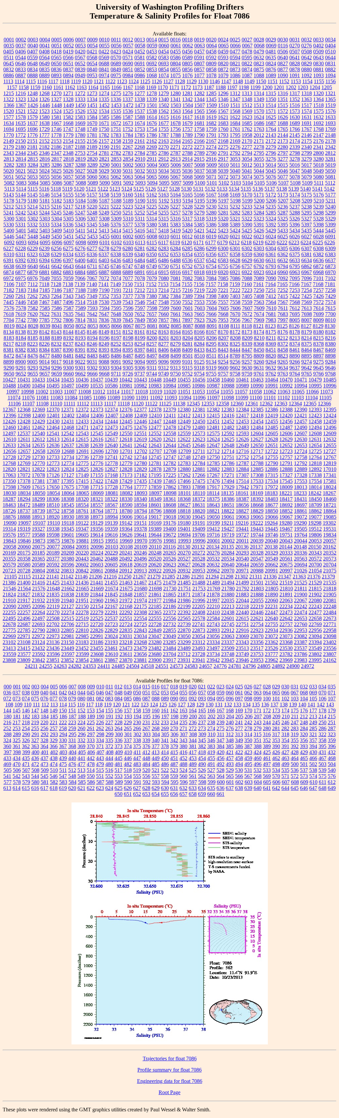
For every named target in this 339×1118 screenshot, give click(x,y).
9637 (294, 368)
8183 (9, 338)
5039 (223, 171)
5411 (80, 230)
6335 (80, 254)
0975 (116, 75)
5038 (211, 171)
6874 (8, 272)
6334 (68, 254)
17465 (169, 481)
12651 (271, 445)
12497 (9, 433)
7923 (199, 320)
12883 (227, 469)
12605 (271, 433)
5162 (151, 195)
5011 (235, 165)
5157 (92, 195)
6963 (294, 272)
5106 (271, 183)
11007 (70, 391)
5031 (127, 171)
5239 (318, 206)
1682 (211, 123)
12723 (286, 451)
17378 (23, 481)
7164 (270, 284)
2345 (32, 153)
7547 (151, 302)
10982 (140, 385)
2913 (175, 159)
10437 (96, 379)
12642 (140, 445)
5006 (175, 165)
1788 (175, 135)
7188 (80, 290)
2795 (259, 153)
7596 (128, 308)
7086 (235, 278)
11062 (269, 391)
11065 (298, 391)
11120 (137, 403)
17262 (184, 475)
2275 (223, 147)
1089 (271, 75)
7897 (187, 320)
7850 (151, 320)
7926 (211, 320)
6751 (175, 266)
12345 (193, 403)
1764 (271, 129)
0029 (271, 39)
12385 (257, 409)
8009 (318, 320)
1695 (20, 129)
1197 (232, 87)
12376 (125, 409)
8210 (259, 338)
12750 (213, 457)
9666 (92, 374)
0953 (92, 75)
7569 (306, 302)
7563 (259, 302)
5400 (9, 230)
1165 (105, 87)
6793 (271, 266)
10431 (23, 379)
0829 (306, 63)
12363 (280, 403)
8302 (223, 344)
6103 (128, 242)
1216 (20, 93)
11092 (156, 397)
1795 (235, 135)
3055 (259, 159)
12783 (184, 463)
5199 (247, 201)
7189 (92, 290)
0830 (318, 63)
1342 (187, 99)
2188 (80, 147)
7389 (187, 296)
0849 (116, 69)
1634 (8, 123)
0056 (116, 45)
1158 (24, 87)
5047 (294, 171)
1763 (259, 129)
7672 (247, 314)
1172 (186, 87)
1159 (35, 87)
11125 (165, 403)
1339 (151, 99)
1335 (104, 99)
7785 (44, 320)
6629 (247, 260)
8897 (318, 356)
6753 (199, 266)
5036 (187, 171)
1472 (128, 105)
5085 (45, 183)
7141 (103, 284)
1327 (56, 99)
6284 (175, 248)
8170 (223, 332)
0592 (211, 57)
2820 (92, 159)
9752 (187, 374)
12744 (140, 457)
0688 (104, 63)
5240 (330, 206)
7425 (306, 296)
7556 (211, 302)
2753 (80, 153)
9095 (151, 362)
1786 (151, 135)
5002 (128, 165)
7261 (20, 296)
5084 (33, 183)
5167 (211, 195)
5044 (259, 171)
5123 (115, 189)
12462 (38, 427)
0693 (163, 63)
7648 (116, 314)
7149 (115, 284)
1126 (157, 81)
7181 (330, 284)
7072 (104, 278)
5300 (9, 218)
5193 (175, 201)
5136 (258, 189)
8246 (92, 344)
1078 (211, 75)
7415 (282, 296)
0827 (282, 63)
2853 (116, 159)
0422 (104, 51)
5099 (188, 183)
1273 (92, 93)
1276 (127, 93)
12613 (53, 439)
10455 (184, 379)
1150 (261, 81)
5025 (56, 171)
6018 (199, 236)
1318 (306, 93)
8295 (211, 344)
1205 (326, 87)
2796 (271, 153)
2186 (56, 147)
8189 (56, 338)
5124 (126, 189)
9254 (223, 362)
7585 (44, 308)
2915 (199, 159)
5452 (80, 236)
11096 (199, 397)
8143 (56, 332)
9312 (163, 368)
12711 (198, 451)
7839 (116, 320)
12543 (82, 433)
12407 (111, 415)
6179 (222, 242)
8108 (223, 326)
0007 (80, 39)
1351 (282, 99)
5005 (164, 165)
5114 (21, 189)
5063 (127, 177)
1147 (226, 81)
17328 (300, 475)
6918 (199, 272)
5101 (212, 183)
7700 (330, 314)
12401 (53, 415)
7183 (21, 290)
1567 (223, 111)
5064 (139, 177)
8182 (330, 332)
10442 (125, 379)
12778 (111, 463)
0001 (9, 39)
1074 (163, 75)
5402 (32, 230)
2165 (187, 141)
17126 (53, 475)
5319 (211, 218)
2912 (163, 159)
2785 (151, 153)
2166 (199, 141)
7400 (223, 296)
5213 (20, 206)
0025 (235, 39)
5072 (223, 177)
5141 (317, 189)
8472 (9, 356)
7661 (175, 314)
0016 (175, 39)
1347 (235, 99)
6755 (223, 266)
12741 (111, 457)
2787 (175, 153)
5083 (21, 183)
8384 (44, 350)
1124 (133, 81)
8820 (271, 356)
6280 (127, 248)
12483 (242, 427)
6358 (235, 254)
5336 (68, 224)
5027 (80, 171)
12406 (97, 415)
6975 (20, 278)
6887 (104, 272)
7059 (68, 278)
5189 (128, 201)
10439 (111, 379)
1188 (221, 87)
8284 (199, 344)
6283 (163, 248)
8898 (330, 356)
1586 (116, 117)
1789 (187, 135)
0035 (9, 45)
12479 (184, 427)
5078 (294, 177)
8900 (20, 362)
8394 (116, 350)
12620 (155, 439)
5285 (271, 212)
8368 (259, 344)
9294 (44, 368)
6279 (116, 248)
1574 (306, 111)
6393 (32, 260)
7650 (127, 314)
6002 (128, 236)
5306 (80, 218)
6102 (116, 242)
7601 (187, 308)
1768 (318, 129)
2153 (56, 141)
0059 (152, 45)
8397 (139, 350)
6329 (56, 254)
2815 (32, 159)
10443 (140, 379)
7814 (80, 320)
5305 (68, 218)
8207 (223, 338)
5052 (20, 177)
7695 (294, 314)
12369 (38, 409)
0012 (127, 39)
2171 (259, 141)
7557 (223, 302)
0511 (9, 57)
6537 (199, 260)
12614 (67, 439)
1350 (271, 99)
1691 (306, 123)
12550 (125, 433)
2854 (128, 159)
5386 (211, 224)
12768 (9, 463)
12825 (82, 469)
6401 (92, 260)
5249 (104, 212)
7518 (92, 302)
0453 (151, 51)
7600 (175, 308)
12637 (67, 445)
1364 (318, 99)
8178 (294, 332)
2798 (294, 153)
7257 (318, 290)
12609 (329, 433)
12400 (38, 415)
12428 (23, 421)
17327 (286, 475)
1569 (247, 111)
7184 (32, 290)
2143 (271, 135)
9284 (330, 362)
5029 (104, 171)
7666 (211, 314)
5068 (187, 177)
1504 (187, 105)
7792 (56, 320)
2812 (330, 153)
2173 (282, 141)
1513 (259, 105)
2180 (20, 147)
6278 (104, 248)
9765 (306, 374)
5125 (138, 189)
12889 (300, 469)
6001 (116, 236)
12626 (242, 439)
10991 (271, 385)
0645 (8, 63)
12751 (227, 457)
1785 (139, 135)
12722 (271, 451)
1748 (80, 129)
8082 (164, 326)
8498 (164, 356)
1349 (259, 99)
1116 (42, 81)
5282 (235, 212)
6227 (8, 248)
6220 (270, 242)
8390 (68, 350)
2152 (44, 141)
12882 (213, 469)
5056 (56, 177)
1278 (151, 93)
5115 (32, 189)
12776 (96, 463)
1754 (151, 129)
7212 (139, 290)
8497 (152, 356)
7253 (294, 290)
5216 (56, 206)
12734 (67, 457)
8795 (247, 356)
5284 (259, 212)
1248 (32, 93)
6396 (56, 260)
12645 (184, 445)
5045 (271, 171)
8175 (271, 332)
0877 (282, 69)
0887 (20, 75)
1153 (296, 81)
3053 (235, 159)
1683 (223, 123)
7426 (318, 296)
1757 (187, 129)
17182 (140, 475)
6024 (271, 236)
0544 (20, 57)
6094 (33, 242)
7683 (282, 314)
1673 (127, 123)
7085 (223, 278)
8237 (68, 344)
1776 (32, 135)
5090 (104, 183)
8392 (92, 350)
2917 (223, 159)
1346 (223, 99)
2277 (247, 147)
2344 (20, 153)
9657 (44, 374)
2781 (104, 153)
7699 (318, 314)
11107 (28, 403)
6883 (68, 272)
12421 (300, 415)
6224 (306, 242)
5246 (68, 212)
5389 (235, 224)
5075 (259, 177)
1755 (163, 129)
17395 (67, 481)
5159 (116, 195)
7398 (211, 296)
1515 (282, 105)
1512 (247, 105)
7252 (282, 290)
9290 (9, 368)
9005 (32, 362)
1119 (76, 81)
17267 (213, 475)
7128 (56, 284)
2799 (306, 153)
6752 (187, 266)
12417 (242, 415)
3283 (21, 165)
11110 (56, 403)
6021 (235, 236)
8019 (9, 326)
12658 (38, 451)
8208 (235, 338)
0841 (104, 69)
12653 (300, 445)
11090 (127, 397)
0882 (330, 69)
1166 (116, 87)
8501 (187, 356)
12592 (227, 433)
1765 (282, 129)
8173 (247, 332)
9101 (187, 362)
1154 (307, 81)
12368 (23, 409)
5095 (164, 183)
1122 (110, 81)
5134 (234, 189)
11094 (184, 397)
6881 (44, 272)
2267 (127, 147)
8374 (294, 344)
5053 (32, 177)
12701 (126, 451)
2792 (235, 153)
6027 (306, 236)
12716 (242, 451)
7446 (20, 302)
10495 (53, 385)
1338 (139, 99)
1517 (306, 105)
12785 (213, 463)
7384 (175, 296)
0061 (175, 45)
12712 (213, 451)
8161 (139, 332)
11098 (227, 397)
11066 (312, 391)
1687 (271, 123)
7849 (139, 320)
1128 (180, 81)
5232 (235, 206)
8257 (151, 344)
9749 (163, 374)
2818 (68, 159)
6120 (186, 242)
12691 (82, 451)
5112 (330, 183)
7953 (223, 320)
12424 (329, 415)
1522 (32, 111)
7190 (104, 290)
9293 (32, 368)
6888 (116, 272)
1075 (175, 75)
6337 (104, 254)
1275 (116, 93)
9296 (56, 368)
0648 (32, 63)
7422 (294, 296)
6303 (259, 248)
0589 (187, 57)
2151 (32, 141)
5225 (151, 206)
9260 (259, 362)
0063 (199, 45)
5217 (68, 206)
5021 (20, 171)
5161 (139, 195)
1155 (319, 81)
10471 (300, 379)
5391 (259, 224)
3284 (32, 165)
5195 (199, 201)
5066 (163, 177)
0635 (271, 57)
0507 (294, 51)
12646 (198, 445)
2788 (187, 153)
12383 (227, 409)
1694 (8, 129)
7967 (247, 320)
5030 (116, 171)
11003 (56, 391)
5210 (319, 201)
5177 (330, 195)
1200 (267, 87)
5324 (271, 218)
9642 (306, 368)
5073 (235, 177)
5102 (223, 183)
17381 (38, 481)
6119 (175, 242)
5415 (127, 230)
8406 (163, 350)
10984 (169, 385)
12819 (329, 463)
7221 (223, 290)
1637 (32, 123)
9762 (271, 374)
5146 (44, 195)
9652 (21, 374)
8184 (21, 338)
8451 (271, 350)
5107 (283, 183)
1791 (211, 135)
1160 (47, 87)
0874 (247, 69)
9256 (235, 362)
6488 (175, 260)
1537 (139, 111)
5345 (92, 224)
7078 (139, 278)
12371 (67, 409)
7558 (235, 302)
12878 (155, 469)
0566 (68, 57)
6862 (306, 266)
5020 (8, 171)
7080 (163, 278)
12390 (300, 409)
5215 (44, 206)
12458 (315, 421)
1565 (199, 111)
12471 (82, 427)
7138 (68, 284)
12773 (53, 463)
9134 (211, 362)
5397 (306, 224)
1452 (104, 105)
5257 (175, 212)
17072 (23, 475)
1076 (187, 75)
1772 (20, 135)
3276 (271, 159)
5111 (319, 183)
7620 (32, 314)
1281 (187, 93)
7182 (9, 290)
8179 (306, 332)
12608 (315, 433)
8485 (104, 356)
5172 (271, 195)
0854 (163, 69)
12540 (38, 433)
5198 (235, 201)
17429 (125, 481)
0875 (259, 69)
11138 (179, 403)
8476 (32, 356)
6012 (187, 236)
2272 (187, 147)
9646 (330, 368)
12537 (23, 433)
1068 (151, 75)
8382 (20, 350)
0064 (211, 45)
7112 (32, 284)
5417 (151, 230)
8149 (104, 332)
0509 (318, 51)
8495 (140, 356)
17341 (329, 475)
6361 (271, 254)
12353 (208, 403)
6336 (92, 254)
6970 (330, 272)
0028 (259, 39)
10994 (300, 385)
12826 (96, 469)
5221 (104, 206)
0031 (294, 39)
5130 (186, 189)
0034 (330, 39)
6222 (282, 242)
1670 (92, 123)
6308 (318, 248)
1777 (44, 135)
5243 (32, 212)
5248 (92, 212)
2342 (330, 147)
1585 (104, 117)
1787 (163, 135)
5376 (116, 224)
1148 (238, 81)
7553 (199, 302)
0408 (44, 51)
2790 (211, 153)
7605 (223, 308)
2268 (139, 147)
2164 (175, 141)
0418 (56, 51)
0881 (318, 69)
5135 (246, 189)
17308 (257, 475)
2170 (247, 141)
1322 (8, 99)
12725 (315, 451)
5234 (259, 206)
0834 (32, 69)
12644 (169, 445)
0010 (104, 39)
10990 (257, 385)
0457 (199, 51)
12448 (169, 421)
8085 (176, 326)
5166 (199, 195)
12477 (155, 427)
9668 (104, 374)
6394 (44, 260)
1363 (306, 99)
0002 (21, 39)
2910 (140, 159)
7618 (8, 314)
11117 (110, 403)
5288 (294, 212)
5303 (44, 218)
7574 (330, 302)
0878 (294, 69)
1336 (116, 99)
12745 (155, 457)
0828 (294, 63)
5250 (116, 212)
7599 (164, 308)
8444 (235, 350)
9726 (127, 374)
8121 (258, 326)
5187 (104, 201)
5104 (247, 183)
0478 (247, 51)
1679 (187, 123)
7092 (282, 278)
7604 (211, 308)
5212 (8, 206)
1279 (163, 93)
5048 (306, 171)
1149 (249, 81)
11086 (99, 397)
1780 (80, 135)
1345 (211, 99)
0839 (80, 69)
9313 (175, 368)
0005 (56, 39)
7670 (235, 314)
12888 (286, 469)
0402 (318, 45)
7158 (223, 284)
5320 (223, 218)
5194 (187, 201)
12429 (38, 421)
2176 (318, 141)
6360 (259, 254)
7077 (127, 278)
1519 (330, 105)
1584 (92, 117)
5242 (20, 212)
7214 (163, 290)
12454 (257, 421)
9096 (163, 362)
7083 (199, 278)
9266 (294, 362)
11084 (71, 397)
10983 (155, 385)
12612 (38, 439)
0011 (116, 39)
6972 (8, 278)
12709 (184, 451)
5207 (283, 201)
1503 (175, 105)
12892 (315, 469)
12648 (227, 445)
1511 (235, 105)
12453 (242, 421)
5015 (282, 165)
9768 (330, 374)
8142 (44, 332)
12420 (286, 415)
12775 (82, 463)
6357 (223, 254)
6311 (21, 254)
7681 (271, 314)
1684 (235, 123)
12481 (213, 427)
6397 (68, 260)
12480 (198, 427)
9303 (104, 368)
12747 (169, 457)
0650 (56, 63)
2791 (223, 153)
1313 (247, 93)
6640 (32, 266)
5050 (330, 171)
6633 (294, 260)
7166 (294, 284)
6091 (330, 236)
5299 (330, 212)
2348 (68, 153)
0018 (187, 39)
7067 (92, 278)
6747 (127, 266)
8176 (282, 332)
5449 (44, 236)
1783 (116, 135)
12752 (242, 457)
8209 (247, 338)
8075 (140, 326)
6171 (198, 242)
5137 (270, 189)
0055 (104, 45)
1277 (139, 93)
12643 (155, 445)
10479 (315, 379)
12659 (53, 451)
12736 (82, 457)
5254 (151, 212)
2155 (80, 141)
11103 (297, 397)
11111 (69, 403)
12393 (315, 409)
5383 (175, 224)
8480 (56, 356)
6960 (282, 272)
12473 (111, 427)
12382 (213, 409)
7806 (68, 320)
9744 (151, 374)
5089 (92, 183)
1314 (259, 93)
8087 (188, 326)
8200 (152, 338)
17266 (198, 475)
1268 (44, 93)
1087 (247, 75)
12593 (242, 433)
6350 (151, 254)
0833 (20, 69)
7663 (187, 314)
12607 (300, 433)
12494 (315, 427)
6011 (175, 236)
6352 (163, 254)
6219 (258, 242)
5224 (139, 206)
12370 (53, 409)
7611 (283, 308)
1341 (175, 99)
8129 (318, 326)
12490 (300, 427)
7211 (128, 290)
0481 (271, 51)
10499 (82, 385)
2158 (116, 141)
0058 (140, 45)
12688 (67, 451)
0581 (139, 57)
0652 (80, 63)
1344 (199, 99)
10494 (38, 385)
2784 (139, 153)
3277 (282, 159)
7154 (175, 284)
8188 (44, 338)
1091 (294, 75)
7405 (247, 296)
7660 (163, 314)
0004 (44, 39)
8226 (44, 344)
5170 (247, 195)
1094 (330, 75)
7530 (104, 302)
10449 (169, 379)
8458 (282, 350)
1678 (175, 123)
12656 (9, 451)
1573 (294, 111)
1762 (247, 129)
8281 (187, 344)
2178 (330, 141)
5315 (163, 218)
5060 (92, 177)
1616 (175, 117)
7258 (330, 290)
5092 (128, 183)
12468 (67, 427)
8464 (306, 350)
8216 (330, 338)
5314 (151, 218)
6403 (104, 260)
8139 (32, 332)
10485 (329, 379)
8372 (282, 344)
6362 (282, 254)
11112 (83, 403)
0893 (56, 75)
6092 (9, 242)
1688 (282, 123)
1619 (211, 117)
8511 (211, 356)
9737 (139, 374)
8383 (32, 350)
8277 (163, 344)
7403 (235, 296)
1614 (151, 117)
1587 (127, 117)
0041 (44, 45)
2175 (306, 141)
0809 (211, 63)
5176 (318, 195)
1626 (282, 117)
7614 (318, 308)
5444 (318, 230)
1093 (318, 75)
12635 (38, 445)
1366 (9, 105)
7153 (163, 284)
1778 (56, 135)
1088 (259, 75)
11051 (184, 391)
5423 (223, 230)
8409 (187, 350)
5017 (306, 165)
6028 (318, 236)
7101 (318, 278)
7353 (116, 296)
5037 (199, 171)
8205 (199, 338)
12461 (23, 427)
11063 (283, 391)
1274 (104, 93)
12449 (184, 421)
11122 (151, 403)
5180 (32, 201)
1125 (145, 81)
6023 (259, 236)
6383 (330, 254)
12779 (125, 463)
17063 (9, 475)
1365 (330, 99)
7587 (68, 308)
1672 (116, 123)
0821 (235, 63)
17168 (111, 475)
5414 (116, 230)
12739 (96, 457)
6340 (139, 254)
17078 (38, 475)
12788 (257, 463)
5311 (140, 218)
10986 (198, 385)
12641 (125, 445)
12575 (213, 433)
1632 (318, 117)
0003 (32, 39)
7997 (282, 320)
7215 (175, 290)
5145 (32, 195)
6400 (80, 260)
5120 (79, 189)
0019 (199, 39)
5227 (175, 206)
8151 (116, 332)
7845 (127, 320)
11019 (155, 391)
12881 (198, 469)
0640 (282, 57)
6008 (152, 236)
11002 (41, 391)
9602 (235, 368)
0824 (271, 63)
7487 (56, 302)
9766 (318, 374)
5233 (247, 206)
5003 (140, 165)
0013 (139, 39)
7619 (20, 314)
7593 (92, 308)
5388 (223, 224)
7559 (247, 302)
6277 (92, 248)
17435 (140, 481)
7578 (21, 308)
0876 (271, 69)
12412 (184, 415)
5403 (44, 230)
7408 (259, 296)
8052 (80, 326)
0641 (294, 57)
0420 (80, 51)
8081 (152, 326)
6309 (330, 248)
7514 (80, 302)
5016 (294, 165)
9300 (68, 368)
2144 (282, 135)
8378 (318, 344)
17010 (329, 469)
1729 (44, 129)
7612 (294, 308)
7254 (306, 290)
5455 (104, 236)
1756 (175, 129)
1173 (197, 87)
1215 (8, 93)
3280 (318, 159)
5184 (80, 201)
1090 (282, 75)
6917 (187, 272)
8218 (20, 344)
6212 (234, 242)
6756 (235, 266)
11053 (198, 391)
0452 (139, 51)
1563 (175, 111)
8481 (68, 356)
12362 (266, 403)
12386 (271, 409)
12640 (111, 445)
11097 (213, 397)
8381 (8, 350)
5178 (9, 201)
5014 (271, 165)
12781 (155, 463)
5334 (56, 224)
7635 (68, 314)
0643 (318, 57)
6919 (211, 272)
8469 (330, 350)
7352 (104, 296)
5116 (44, 189)
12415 (213, 415)
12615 (82, 439)
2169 (235, 141)
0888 (32, 75)
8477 (44, 356)
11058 (255, 391)
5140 (305, 189)
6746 (116, 266)
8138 (20, 332)
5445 (330, 230)
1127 (168, 81)
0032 (306, 39)
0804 (175, 63)
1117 (53, 81)
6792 (259, 266)
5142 (329, 189)
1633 (330, 117)
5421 (199, 230)
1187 (209, 87)
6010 (164, 236)
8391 (80, 350)
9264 (271, 362)
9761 (259, 374)
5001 (116, 165)
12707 (155, 451)
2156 (92, 141)
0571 (127, 57)
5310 (128, 218)
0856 (187, 69)
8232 (56, 344)
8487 (128, 356)
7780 (32, 320)
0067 (247, 45)
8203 (175, 338)
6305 (282, 248)
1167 (128, 87)
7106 (9, 284)
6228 (20, 248)
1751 (116, 129)
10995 (315, 385)
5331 (20, 224)
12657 (24, 451)
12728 (9, 457)
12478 (169, 427)
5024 (44, 171)
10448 (155, 379)
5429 (271, 230)
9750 (175, 374)
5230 (211, 206)
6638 (9, 266)
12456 (286, 421)
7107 (21, 284)
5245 (56, 212)
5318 (199, 218)
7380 (151, 296)
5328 (318, 218)
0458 (211, 51)
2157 (104, 141)
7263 (44, 296)
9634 (282, 368)
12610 (9, 439)
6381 (306, 254)
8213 (294, 338)
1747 (68, 129)
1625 (271, 117)
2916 (211, 159)
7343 (68, 296)
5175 (306, 195)
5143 (8, 195)
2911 (152, 159)
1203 (303, 87)
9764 (294, 374)
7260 (8, 296)
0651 (68, 63)
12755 (271, 457)
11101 (270, 397)
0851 (127, 69)
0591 (199, 57)
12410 (155, 415)
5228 (187, 206)
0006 (68, 39)
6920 (223, 272)
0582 (151, 57)
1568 (235, 111)
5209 (307, 201)
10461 (242, 379)
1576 (330, 111)
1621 (223, 117)
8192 (68, 338)
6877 (20, 272)
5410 (68, 230)
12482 (227, 427)
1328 (68, 99)
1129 (191, 81)
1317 (294, 93)
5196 (211, 201)
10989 (242, 385)
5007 (187, 165)
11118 (124, 403)
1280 (175, 93)
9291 (21, 368)
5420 (187, 230)
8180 (318, 332)
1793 (223, 135)
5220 (92, 206)
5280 (211, 212)
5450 (56, 236)
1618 (199, 117)
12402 (67, 415)
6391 (8, 260)
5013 (259, 165)
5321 (235, 218)
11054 (212, 391)
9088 (104, 362)
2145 (294, 135)
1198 (244, 87)
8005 (294, 320)
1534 (104, 111)
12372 (82, 409)
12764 (315, 457)
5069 (199, 177)
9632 (271, 368)
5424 (235, 230)
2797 (282, 153)
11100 (256, 397)
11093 (170, 397)
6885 (92, 272)
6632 (282, 260)
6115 (152, 242)
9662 (80, 374)
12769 (23, 463)
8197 (116, 338)
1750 (104, 129)
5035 (175, 171)
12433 (82, 421)
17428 (111, 481)
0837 (68, 69)
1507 (199, 105)
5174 (294, 195)
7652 (139, 314)
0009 (92, 39)
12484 (257, 427)
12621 (169, 439)
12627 (257, 439)
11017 (127, 391)
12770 (38, 463)
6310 (9, 254)
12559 (184, 433)
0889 (44, 75)
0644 (330, 57)
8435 (211, 350)
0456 (187, 51)
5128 (174, 189)
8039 (45, 326)
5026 (68, 171)
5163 (163, 195)
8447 (247, 350)
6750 (163, 266)
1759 (211, 129)
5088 (80, 183)
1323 (20, 99)
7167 (306, 284)
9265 (282, 362)
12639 (96, 445)
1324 (32, 99)
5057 (68, 177)
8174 (259, 332)
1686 (259, 123)
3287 (68, 165)
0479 (259, 51)
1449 (68, 105)
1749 (92, 129)
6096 (57, 242)
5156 (80, 195)
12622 (184, 439)
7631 (56, 314)
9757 (223, 374)
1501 (152, 105)
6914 (151, 272)
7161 (258, 284)
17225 (169, 475)
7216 (187, 290)
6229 (32, 248)
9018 (68, 362)
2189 (92, 147)
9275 (318, 362)
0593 (223, 57)
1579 (32, 117)
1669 (80, 123)
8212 (282, 338)
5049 (318, 171)
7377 (127, 296)
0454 (163, 51)
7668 (223, 314)
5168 (223, 195)
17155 (96, 475)
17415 (82, 481)
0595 (247, 57)
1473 (140, 105)
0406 (20, 51)
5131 (198, 189)
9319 (211, 368)
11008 (84, 391)
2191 (116, 147)
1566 (211, 111)
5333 (44, 224)
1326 (44, 99)
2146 (306, 135)
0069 (271, 45)
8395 (127, 350)
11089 (113, 397)
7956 (235, 320)
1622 (235, 117)
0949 (80, 75)
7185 (44, 290)
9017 (56, 362)
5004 (152, 165)
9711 (116, 374)
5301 (21, 218)
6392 (20, 260)
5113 (9, 189)
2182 (44, 147)
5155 (68, 195)
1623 (247, 117)
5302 (32, 218)
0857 (199, 69)
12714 (227, 451)
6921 (235, 272)
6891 (139, 272)
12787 (242, 463)
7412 (271, 296)
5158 (104, 195)
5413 (104, 230)
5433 (282, 230)
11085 (85, 397)
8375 (306, 344)
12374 (111, 409)
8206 (211, 338)
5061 (104, 177)
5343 (80, 224)
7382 (163, 296)
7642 (92, 314)
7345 (80, 296)
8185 (32, 338)
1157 (12, 87)
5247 (80, 212)
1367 (21, 105)
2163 (163, 141)
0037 (21, 45)
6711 (92, 266)
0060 (164, 45)
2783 (127, 153)
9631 (259, 368)
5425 (247, 230)
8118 (247, 326)
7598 (152, 308)
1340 (163, 99)
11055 (226, 391)
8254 (139, 344)
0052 (68, 45)
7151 (139, 284)
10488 (9, 385)
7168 (318, 284)
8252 (116, 344)
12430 (53, 421)
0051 (56, 45)
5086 (57, 183)
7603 (199, 308)
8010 (330, 320)
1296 (223, 93)
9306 (140, 368)
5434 (294, 230)
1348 (247, 99)
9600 (223, 368)
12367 (9, 409)
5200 (259, 201)
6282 (151, 248)
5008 (199, 165)
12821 (23, 469)
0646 (20, 63)
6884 (80, 272)
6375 (294, 254)
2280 (282, 147)
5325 (282, 218)
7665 (199, 314)
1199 (255, 87)
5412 (92, 230)
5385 (199, 224)
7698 (306, 314)
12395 (329, 409)
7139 (79, 284)
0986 (139, 75)
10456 (198, 379)
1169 (151, 87)
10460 (227, 379)
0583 (163, 57)
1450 (80, 105)
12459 (329, 421)
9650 (9, 374)
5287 (282, 212)
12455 (271, 421)
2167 (211, 141)
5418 (163, 230)
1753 (139, 129)
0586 (175, 57)
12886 (271, 469)
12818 (315, 463)
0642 (306, 57)
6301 (235, 248)
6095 (45, 242)
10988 (227, 385)
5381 (163, 224)
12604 (257, 433)
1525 (68, 111)
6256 (56, 248)
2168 (223, 141)
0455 (175, 51)
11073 (326, 391)
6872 (318, 266)
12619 (140, 439)
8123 (270, 326)
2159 (127, 141)
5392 (271, 224)
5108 (295, 183)
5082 (9, 183)
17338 (315, 475)
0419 (68, 51)
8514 (223, 356)
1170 (163, 87)
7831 (92, 320)
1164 (93, 87)
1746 (56, 129)
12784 (198, 463)
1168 (139, 87)
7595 (116, 308)
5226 (163, 206)
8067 (128, 326)
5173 (282, 195)
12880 (184, 469)
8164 (175, 332)
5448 (32, 236)
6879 (32, 272)
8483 (92, 356)
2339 (294, 147)
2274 (211, 147)
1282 (199, 93)
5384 (187, 224)
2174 (294, 141)
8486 (116, 356)
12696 (97, 451)
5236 (282, 206)
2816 (44, 159)
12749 (198, 457)
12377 (140, 409)
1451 (92, 105)
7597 (140, 308)
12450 (198, 421)
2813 (9, 159)
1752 (127, 129)
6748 (139, 266)
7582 (32, 308)
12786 (227, 463)
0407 (32, 51)
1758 (199, 129)
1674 (139, 123)
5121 (91, 189)
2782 (116, 153)
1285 (211, 93)
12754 (257, 457)
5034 (163, 171)
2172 (271, 141)
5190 (140, 201)
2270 (163, 147)
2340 (306, 147)
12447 (155, 421)
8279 (175, 344)
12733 (53, 457)
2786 (163, 153)
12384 (242, 409)
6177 (210, 242)
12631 (315, 439)
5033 (151, 171)
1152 (284, 81)
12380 (184, 409)
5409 (56, 230)
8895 (306, 356)
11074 (14, 397)
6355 (199, 254)
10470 (286, 379)
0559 (32, 57)
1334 (92, 99)
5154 (56, 195)
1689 (294, 123)
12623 (198, 439)
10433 (38, 379)
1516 (294, 105)
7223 (247, 290)
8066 (116, 326)
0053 (80, 45)
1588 (139, 117)
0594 (235, 57)
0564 (44, 57)
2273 (199, 147)
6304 (271, 248)
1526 (80, 111)
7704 (8, 320)
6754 (211, 266)
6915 (163, 272)
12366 (324, 403)
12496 (329, 427)
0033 (318, 39)
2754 (92, 153)
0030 (282, 39)
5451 (68, 236)
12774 (67, 463)
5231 (223, 206)
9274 (306, 362)
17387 (53, 481)
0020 (211, 39)
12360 (237, 403)
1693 (330, 123)
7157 (211, 284)
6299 (211, 248)
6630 (259, 260)
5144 (20, 195)
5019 (330, 165)
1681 (199, 123)
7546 (139, 302)
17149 (82, 475)
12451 (213, 421)
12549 (111, 433)
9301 (80, 368)
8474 (21, 356)
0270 (294, 45)
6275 (68, 248)
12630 (300, 439)
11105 (325, 397)
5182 (56, 201)
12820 (9, 469)
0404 (330, 45)
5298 (318, 212)
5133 (222, 189)
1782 (104, 135)
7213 (151, 290)
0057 (128, 45)
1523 (44, 111)
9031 (92, 362)
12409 (140, 415)
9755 (211, 374)
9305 (128, 368)
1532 (92, 111)
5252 (139, 212)
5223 (127, 206)
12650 (257, 445)
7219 (199, 290)
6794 (282, 266)
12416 (227, 415)
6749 (151, 266)
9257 (247, 362)
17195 (155, 475)
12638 (82, 445)
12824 (67, 469)
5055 (44, 177)
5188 (116, 201)
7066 (80, 278)
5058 (80, 177)
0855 (175, 69)
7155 (187, 284)
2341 (318, 147)
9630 (247, 368)
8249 (104, 344)
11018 (141, 391)
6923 (259, 272)
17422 (96, 481)
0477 (235, 51)
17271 (227, 475)
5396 (294, 224)
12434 (96, 421)
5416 (139, 230)
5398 (318, 224)
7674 (259, 314)
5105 (259, 183)
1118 (65, 81)
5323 (259, 218)
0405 (8, 51)
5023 (32, 171)
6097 (69, 242)
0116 (283, 45)
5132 (210, 189)
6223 (294, 242)
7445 (8, 302)
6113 (140, 242)
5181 (44, 201)
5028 (92, 171)
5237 (294, 206)
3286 (56, 165)
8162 (151, 332)
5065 (151, 177)
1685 (247, 123)
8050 (69, 326)
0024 (223, 39)
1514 (271, 105)
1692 (318, 123)
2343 (8, 153)
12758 (300, 457)
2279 (271, 147)
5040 (235, 171)
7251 (271, 290)
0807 (199, 63)
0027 (247, 39)
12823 (53, 469)
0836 (56, 69)
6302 (247, 248)
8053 (92, 326)
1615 (163, 117)
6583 (223, 260)
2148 (330, 135)
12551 (140, 433)
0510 (330, 51)
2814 (21, 159)
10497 (67, 385)
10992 (286, 385)
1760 (223, 129)
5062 (116, 177)
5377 (127, 224)
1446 (44, 105)
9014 (44, 362)
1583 (80, 117)
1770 (8, 135)
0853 (151, 69)
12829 (140, 469)
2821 (104, 159)
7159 (234, 284)
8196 (104, 338)
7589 (80, 308)
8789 (235, 356)
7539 (116, 302)
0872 (223, 69)
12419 (271, 415)
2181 (32, 147)
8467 (318, 350)
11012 (98, 391)
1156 (330, 81)
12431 (67, 421)
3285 (44, 165)
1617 (187, 117)
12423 (315, 415)
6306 (294, 248)
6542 (211, 260)
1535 (116, 111)
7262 (32, 296)
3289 (92, 165)
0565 (56, 57)
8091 (212, 326)
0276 (306, 45)
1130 (203, 81)
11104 (311, 397)
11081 (42, 397)
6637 (330, 260)
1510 (223, 105)
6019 (211, 236)
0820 (223, 63)
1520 (8, 111)
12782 (169, 463)
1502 (164, 105)
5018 (318, 165)
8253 (127, 344)
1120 (87, 81)
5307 (92, 218)
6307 (306, 248)
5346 (104, 224)
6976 (32, 278)
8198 (128, 338)
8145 (80, 332)
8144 (68, 332)
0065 (223, 45)
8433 (199, 350)
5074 (247, 177)
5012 (247, 165)
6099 (92, 242)
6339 (127, 254)
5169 (235, 195)
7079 (151, 278)
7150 (127, 284)
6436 (116, 260)
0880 (306, 69)
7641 (80, 314)
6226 (329, 242)
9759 (247, 374)
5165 (187, 195)
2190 (104, 147)
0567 (80, 57)
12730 (38, 457)
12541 (53, 433)
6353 (175, 254)
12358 (222, 403)
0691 (139, 63)
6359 (247, 254)
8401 (151, 350)
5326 (294, 218)
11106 (14, 403)
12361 (251, 403)
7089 (259, 278)
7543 (127, 302)
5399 (330, 224)
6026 (294, 236)
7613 (306, 308)
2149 (8, 141)
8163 (163, 332)
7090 (271, 278)
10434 (53, 379)
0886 (8, 75)
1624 (259, 117)
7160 (246, 284)
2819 (80, 159)
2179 (8, 147)
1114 (19, 81)
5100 (200, 183)
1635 (20, 123)
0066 (235, 45)
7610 (271, 308)
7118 (44, 284)
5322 (247, 218)
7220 (211, 290)
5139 (293, 189)
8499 (175, 356)
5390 (247, 224)
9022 (80, 362)
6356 (211, 254)
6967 (306, 272)
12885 (257, 469)
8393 (104, 350)
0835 (44, 69)
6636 (318, 260)
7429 (330, 296)
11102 (283, 397)
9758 (235, 374)
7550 (175, 302)
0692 (151, 63)
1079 (223, 75)
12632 (329, 439)
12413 (198, 415)
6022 (247, 236)
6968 (318, 272)
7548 (163, 302)
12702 (140, 451)
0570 (116, 57)
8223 (32, 344)
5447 (21, 236)
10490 (23, 385)
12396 (9, 415)
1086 (235, 75)
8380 (330, 344)
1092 (306, 75)
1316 (282, 93)
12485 (271, 427)
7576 (9, 308)
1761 (235, 129)
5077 (282, 177)
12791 (286, 463)
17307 (242, 475)
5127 (162, 189)
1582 (68, 117)
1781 (92, 135)
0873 (235, 69)
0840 (92, 69)
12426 (9, 421)
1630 (294, 117)
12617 (111, 439)
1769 (330, 129)
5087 (69, 183)
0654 (92, 63)
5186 (92, 201)
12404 (82, 415)
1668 (68, 123)
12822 (38, 469)
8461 (294, 350)
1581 (56, 117)
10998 (27, 391)
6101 (104, 242)
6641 (44, 266)
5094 (152, 183)
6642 (56, 266)
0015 (163, 39)
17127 (67, 475)
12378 (155, 409)
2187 (68, 147)
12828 (125, 469)
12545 (96, 433)
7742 (20, 320)
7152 (151, 284)
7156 (199, 284)
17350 (9, 481)
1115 (31, 81)
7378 (139, 296)
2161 (139, 141)
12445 (125, 421)
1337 (127, 99)
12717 (257, 451)
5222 (116, 206)
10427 (9, 379)
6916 (175, 272)
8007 (306, 320)
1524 (56, 111)
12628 (271, 439)
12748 (184, 457)
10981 (125, 385)
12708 (169, 451)
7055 (56, 278)
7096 (306, 278)
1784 (127, 135)
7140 (91, 284)
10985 (184, 385)
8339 (247, 344)
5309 (116, 218)
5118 (56, 189)
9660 (68, 374)
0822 (247, 63)
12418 (257, 415)
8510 (199, 356)
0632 (259, 57)
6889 (127, 272)
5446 (9, 236)
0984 (127, 75)
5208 (295, 201)
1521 (20, 111)
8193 (80, 338)
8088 (200, 326)
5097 (176, 183)
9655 (32, 374)
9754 (199, 374)
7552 (187, 302)
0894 (68, 75)
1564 (187, 111)
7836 (104, 320)
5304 (56, 218)
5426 (259, 230)
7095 (294, 278)
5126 (150, 189)
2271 (175, 147)
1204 (315, 87)
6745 (104, 266)
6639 (21, 266)
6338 (116, 254)
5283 (247, 212)
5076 (271, 177)
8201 (164, 338)
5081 (330, 177)
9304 (116, 368)
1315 (271, 93)
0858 (211, 69)
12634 (23, 445)
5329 (330, 218)
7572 (318, 302)
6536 (187, 260)
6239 (44, 248)
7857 (163, 320)
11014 (113, 391)
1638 (44, 123)
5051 (8, 177)
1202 (291, 87)
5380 (151, 224)
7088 (247, 278)
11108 (42, 403)
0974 (104, 75)
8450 (259, 350)
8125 (282, 326)
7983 (271, 320)
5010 (223, 165)
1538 (151, 111)
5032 (139, 171)
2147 (318, 135)
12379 (169, 409)
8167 (211, 332)
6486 (163, 260)
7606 (235, 308)
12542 (67, 433)
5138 (281, 189)
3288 (80, 165)
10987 (213, 385)
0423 (116, 51)
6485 (151, 260)
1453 (116, 105)
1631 (306, 117)
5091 (116, 183)
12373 (96, 409)
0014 (151, 39)
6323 (32, 254)
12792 (300, 463)
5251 (127, 212)
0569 (104, 57)
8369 (271, 344)
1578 (20, 117)
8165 (187, 332)
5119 (67, 189)
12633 (9, 445)
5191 (152, 201)
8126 (294, 326)
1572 (282, 111)
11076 (28, 397)
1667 (56, 123)
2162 (151, 141)
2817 (56, 159)
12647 (213, 445)
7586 (56, 308)
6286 (199, 248)
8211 (271, 338)
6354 (187, 254)
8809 (259, 356)
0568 (92, 57)
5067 (175, 177)
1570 (259, 111)
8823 (282, 356)
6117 (163, 242)
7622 (44, 314)
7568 (294, 302)
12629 (286, 439)
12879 (169, 469)
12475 (125, 427)
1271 (68, 93)
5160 (127, 195)
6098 (80, 242)
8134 (8, 332)
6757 (247, 266)
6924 (271, 272)
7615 (330, 308)
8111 (235, 326)
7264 (56, 296)
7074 (116, 278)
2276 (235, 147)
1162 (70, 87)
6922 (247, 272)
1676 (151, 123)
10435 (67, 379)
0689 (116, 63)
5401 (21, 230)
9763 (282, 374)
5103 (235, 183)
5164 (175, 195)
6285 (187, 248)
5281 (223, 212)
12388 (286, 409)
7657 (151, 314)
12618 (125, 439)
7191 (116, 290)
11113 (96, 403)
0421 (92, 51)
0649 (44, 63)
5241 (8, 212)
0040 (32, 45)
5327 (306, 218)
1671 (104, 123)
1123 (122, 81)
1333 (80, 99)
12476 (140, 427)
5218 (80, 206)
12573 (198, 433)
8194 (92, 338)
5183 (68, 201)
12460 (9, 427)
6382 (318, 254)
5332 (32, 224)
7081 (175, 278)
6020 (223, 236)
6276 (80, 248)
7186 (56, 290)
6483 (127, 260)
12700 (111, 451)
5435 (306, 230)
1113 (8, 81)
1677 (163, 123)
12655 (329, 445)
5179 (21, 201)
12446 (140, 421)
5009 (211, 165)
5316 (175, 218)
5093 (140, 183)
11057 (241, 391)
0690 (127, 63)
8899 (8, 362)
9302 (92, 368)
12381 (198, 409)
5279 (199, 212)
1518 (318, 105)
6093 (21, 242)
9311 (152, 368)
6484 (139, 260)
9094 (139, 362)
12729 (23, 457)
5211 (330, 201)
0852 (139, 69)
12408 (126, 415)
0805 (187, 63)
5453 (92, 236)
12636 (53, 445)
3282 (9, 165)
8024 (21, 326)
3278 (294, 159)
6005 (140, 236)
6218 (246, 242)
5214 (32, 206)
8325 (235, 344)
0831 (330, 63)
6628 (235, 260)
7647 (104, 314)
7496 (68, 302)
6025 (282, 236)
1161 (58, 87)
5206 (271, 201)
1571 (271, 111)
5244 (44, 212)
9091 (116, 362)
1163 (81, 87)
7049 (44, 278)
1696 (32, 129)
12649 (242, 445)
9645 (318, 368)
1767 (306, 129)
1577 (8, 117)
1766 (294, 129)
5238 (306, 206)
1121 (99, 81)
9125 (199, 362)
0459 (223, 51)
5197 (223, 201)
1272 (80, 93)
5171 (259, 195)
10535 (96, 385)
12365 (309, 403)
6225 (318, 242)
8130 (330, 326)
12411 (169, 415)
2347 (56, 153)
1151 (272, 81)
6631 (271, 260)
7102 (330, 278)
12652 (286, 445)
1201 (279, 87)
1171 (174, 87)
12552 (155, 433)
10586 (111, 385)
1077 (199, 75)
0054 (92, 45)
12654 (315, 445)
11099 (241, 397)
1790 (199, 135)
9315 (187, 368)
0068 (259, 45)
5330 (8, 224)
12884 (242, 469)
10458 (213, 379)
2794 (247, 153)
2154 (68, 141)
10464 (271, 379)
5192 (164, 201)
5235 (271, 206)
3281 (330, 159)
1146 (215, 81)
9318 (199, 368)
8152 (127, 332)
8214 (306, 338)
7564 (271, 302)
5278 (187, 212)
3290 (104, 165)
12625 (227, 439)
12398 (24, 415)
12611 (24, 439)
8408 (175, 350)
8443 (223, 350)
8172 (235, 332)
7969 (259, 320)
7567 (282, 302)
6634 (306, 260)
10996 (329, 385)
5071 (211, 177)
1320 (318, 93)
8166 (199, 332)
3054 (247, 159)
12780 (140, 463)
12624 (213, 439)
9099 (175, 362)
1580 (44, 117)
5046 (282, 171)
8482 (80, 356)
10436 (82, 379)
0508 (306, 51)
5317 (187, 218)
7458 (32, 302)
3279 (306, 159)
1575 (318, 111)
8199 (140, 338)
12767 (329, 457)
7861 (175, 320)
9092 (127, 362)
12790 (271, 463)
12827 (111, 469)
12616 (96, 439)
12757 (286, 457)
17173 (125, 475)
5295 (306, 212)
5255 (163, 212)
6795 (294, 266)
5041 (247, 171)
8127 (306, 326)
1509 (211, 105)
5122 (103, 189)
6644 (80, 266)
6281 (139, 248)
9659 (56, 374)
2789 (199, 153)
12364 (295, 403)
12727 (329, 451)
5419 (175, 230)
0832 (8, 69)
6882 (56, 272)
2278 (259, 147)
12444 (111, 421)
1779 (68, 135)
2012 (259, 135)
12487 (286, 427)
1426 (32, 105)
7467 (44, 302)
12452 (227, 421)
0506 (282, 51)
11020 (170, 391)
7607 (247, 308)
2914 (187, 159)
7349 (92, 296)
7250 (259, 290)
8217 (8, 344)
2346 (44, 153)
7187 (68, 290)
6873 (330, 266)
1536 (127, 111)
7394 (199, 296)
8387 (56, 350)
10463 (257, 379)
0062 (187, 45)
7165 (282, 284)
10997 (13, 391)
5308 (104, 218)
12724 (300, 451)
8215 (318, 338)
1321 (330, 93)
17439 (155, 481)
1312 (235, 93)
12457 (300, 421)
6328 (44, 254)
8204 (187, 338)
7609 (259, 308)
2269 (151, 147)
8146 (92, 332)
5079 (306, 177)
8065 (104, 326)
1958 (247, 135)
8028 (33, 326)
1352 (294, 99)
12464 (53, 427)
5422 (211, 230)
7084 (211, 278)
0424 (127, 51)
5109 (307, 183)
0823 (259, 63)
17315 (271, 475)
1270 (56, 93)
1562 (163, 111)
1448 (56, 105)
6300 (223, 248)
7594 (104, 308)
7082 (187, 278)
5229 (199, 206)
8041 (57, 326)
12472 (96, 427)
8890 (294, 356)
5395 (282, 224)
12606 (286, 433)
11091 (142, 397)
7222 (235, 290)
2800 (318, 153)
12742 (125, 457)
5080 (318, 177)
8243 (80, 344)
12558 (169, 433)
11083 (56, 397)
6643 (68, 266)
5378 (139, 224)
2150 (20, 141)
